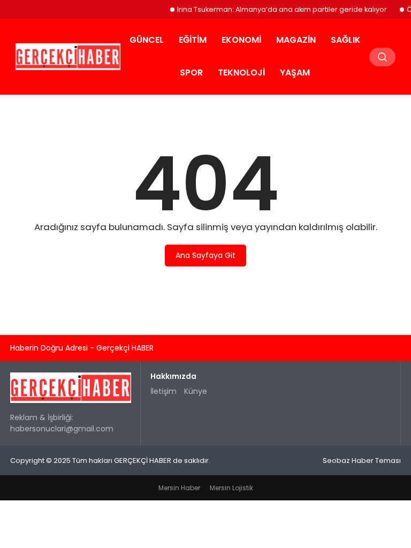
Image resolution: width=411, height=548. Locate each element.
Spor (191, 72)
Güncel (147, 40)
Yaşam (295, 72)
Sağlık (346, 40)
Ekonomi (241, 40)
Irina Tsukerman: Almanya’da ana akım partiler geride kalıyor (278, 9)
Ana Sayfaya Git (205, 255)
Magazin (296, 40)
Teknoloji (241, 72)
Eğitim (193, 40)
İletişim (163, 391)
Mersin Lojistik (231, 487)
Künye (195, 391)
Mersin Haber (179, 487)
